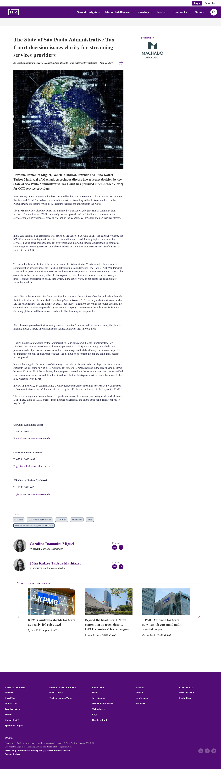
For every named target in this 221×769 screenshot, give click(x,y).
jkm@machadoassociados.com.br (33, 494)
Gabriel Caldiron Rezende (56, 62)
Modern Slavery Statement (58, 750)
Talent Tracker (56, 692)
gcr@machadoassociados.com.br (33, 466)
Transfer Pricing (13, 709)
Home (95, 692)
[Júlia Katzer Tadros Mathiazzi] (21, 564)
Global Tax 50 (12, 720)
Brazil (90, 519)
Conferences (142, 698)
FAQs (94, 714)
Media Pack (185, 698)
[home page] (21, 12)
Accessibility (10, 750)
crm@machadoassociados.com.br (33, 438)
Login (197, 3)
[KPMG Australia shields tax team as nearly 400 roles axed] (51, 601)
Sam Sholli (36, 630)
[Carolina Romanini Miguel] (21, 545)
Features (9, 692)
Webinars (140, 703)
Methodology (98, 709)
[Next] (199, 617)
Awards (139, 692)
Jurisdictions (77, 519)
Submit (199, 12)
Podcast (8, 714)
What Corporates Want (60, 698)
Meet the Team (186, 692)
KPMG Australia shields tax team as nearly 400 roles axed (51, 622)
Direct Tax (10, 698)
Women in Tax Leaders (103, 703)
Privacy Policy (38, 750)
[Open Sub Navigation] (99, 12)
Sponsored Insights (14, 725)
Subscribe (210, 3)
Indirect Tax (61, 519)
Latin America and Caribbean (40, 519)
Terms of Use (24, 750)
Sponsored (18, 519)
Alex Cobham (94, 634)
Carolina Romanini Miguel (52, 543)
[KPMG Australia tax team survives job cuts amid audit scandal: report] (166, 601)
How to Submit (99, 720)
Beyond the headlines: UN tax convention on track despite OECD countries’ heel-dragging (107, 624)
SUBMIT (9, 737)
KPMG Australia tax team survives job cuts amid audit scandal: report (162, 624)
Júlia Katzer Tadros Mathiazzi (83, 62)
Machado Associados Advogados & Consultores (34, 525)
